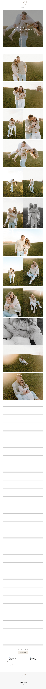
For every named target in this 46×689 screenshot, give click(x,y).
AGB (23, 684)
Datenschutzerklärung (23, 682)
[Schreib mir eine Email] (39, 4)
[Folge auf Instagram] (38, 4)
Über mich (32, 3)
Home (13, 3)
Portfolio (17, 3)
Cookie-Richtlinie (23, 681)
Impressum (23, 679)
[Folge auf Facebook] (36, 4)
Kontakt (22, 7)
